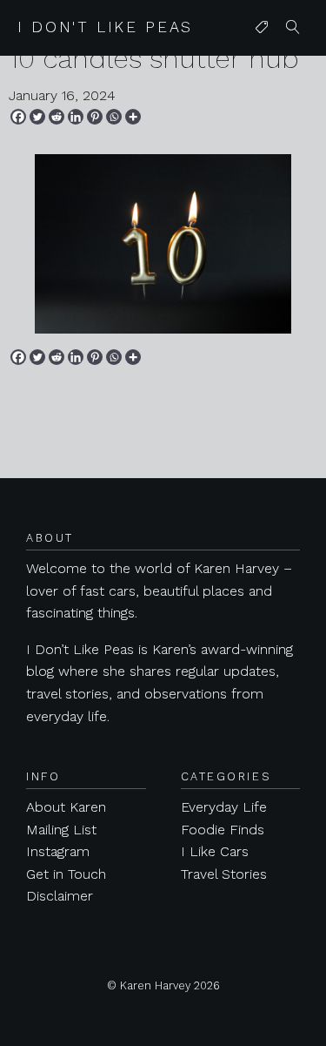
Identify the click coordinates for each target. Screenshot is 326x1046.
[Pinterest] (95, 117)
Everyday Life (224, 807)
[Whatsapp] (114, 117)
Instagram (58, 851)
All (258, 62)
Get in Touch (66, 874)
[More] (133, 117)
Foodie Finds (222, 829)
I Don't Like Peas (105, 27)
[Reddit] (56, 117)
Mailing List (61, 829)
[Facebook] (18, 117)
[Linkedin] (75, 117)
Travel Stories (224, 874)
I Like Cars (215, 851)
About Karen (66, 807)
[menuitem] (261, 27)
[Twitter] (37, 117)
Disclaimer (59, 895)
